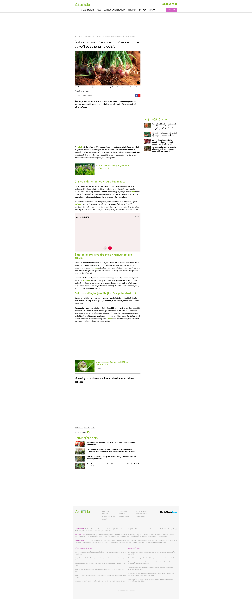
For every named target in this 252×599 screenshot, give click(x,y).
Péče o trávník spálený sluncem (94, 540)
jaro (92, 427)
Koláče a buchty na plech (154, 529)
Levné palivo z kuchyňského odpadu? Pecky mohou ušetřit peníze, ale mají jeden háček (162, 142)
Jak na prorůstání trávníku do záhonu (137, 540)
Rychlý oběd (152, 535)
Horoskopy (97, 531)
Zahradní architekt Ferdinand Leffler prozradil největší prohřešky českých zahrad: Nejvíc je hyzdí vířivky (151, 553)
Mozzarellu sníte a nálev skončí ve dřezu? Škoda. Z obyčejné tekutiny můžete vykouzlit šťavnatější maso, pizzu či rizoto (151, 580)
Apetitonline (123, 511)
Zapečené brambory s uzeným (138, 536)
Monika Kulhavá (87, 95)
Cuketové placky (162, 536)
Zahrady (142, 10)
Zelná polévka (82, 536)
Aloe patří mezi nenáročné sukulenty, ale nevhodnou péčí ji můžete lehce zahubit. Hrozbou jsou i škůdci (100, 559)
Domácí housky (102, 536)
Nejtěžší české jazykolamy (169, 529)
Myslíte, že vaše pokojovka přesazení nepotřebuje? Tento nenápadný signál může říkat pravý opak (99, 570)
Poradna (132, 10)
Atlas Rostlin (87, 10)
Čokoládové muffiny (102, 535)
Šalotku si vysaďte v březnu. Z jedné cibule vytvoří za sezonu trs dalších (116, 36)
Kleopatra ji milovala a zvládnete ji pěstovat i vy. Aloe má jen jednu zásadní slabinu (164, 135)
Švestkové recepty (91, 535)
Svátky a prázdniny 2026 (114, 542)
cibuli (80, 147)
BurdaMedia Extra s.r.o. (128, 591)
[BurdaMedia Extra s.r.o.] (165, 512)
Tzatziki (146, 535)
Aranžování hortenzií (88, 542)
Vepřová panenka (92, 536)
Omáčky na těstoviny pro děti (122, 529)
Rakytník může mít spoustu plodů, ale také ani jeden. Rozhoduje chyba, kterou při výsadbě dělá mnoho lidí (164, 127)
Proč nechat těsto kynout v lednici (94, 529)
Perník (140, 535)
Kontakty (105, 514)
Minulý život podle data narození (83, 531)
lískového (86, 280)
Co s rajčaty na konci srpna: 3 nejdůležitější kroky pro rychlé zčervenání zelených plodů (151, 558)
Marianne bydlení (124, 516)
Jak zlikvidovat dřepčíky (159, 542)
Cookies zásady (140, 516)
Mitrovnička (149, 542)
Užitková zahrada (89, 36)
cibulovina (79, 427)
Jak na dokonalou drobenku (138, 529)
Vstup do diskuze (80, 432)
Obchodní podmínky (141, 511)
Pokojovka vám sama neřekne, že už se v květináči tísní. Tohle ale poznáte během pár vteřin (164, 149)
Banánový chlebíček (162, 535)
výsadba (87, 427)
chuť (133, 191)
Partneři (104, 519)
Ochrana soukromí (141, 514)
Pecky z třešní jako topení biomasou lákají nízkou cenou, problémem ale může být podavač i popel (100, 564)
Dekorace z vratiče (153, 540)
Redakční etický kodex (108, 516)
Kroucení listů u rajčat (138, 542)
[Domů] (82, 511)
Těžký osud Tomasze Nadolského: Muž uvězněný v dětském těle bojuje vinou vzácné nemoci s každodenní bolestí (150, 568)
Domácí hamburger (114, 535)
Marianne (122, 514)
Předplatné (105, 511)
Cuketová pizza (109, 529)
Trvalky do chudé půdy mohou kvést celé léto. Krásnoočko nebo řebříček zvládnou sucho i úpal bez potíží (100, 576)
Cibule (109, 318)
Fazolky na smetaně (113, 536)
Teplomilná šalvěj (127, 542)
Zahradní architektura (114, 10)
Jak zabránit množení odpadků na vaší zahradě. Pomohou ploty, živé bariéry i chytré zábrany (100, 581)
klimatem (94, 268)
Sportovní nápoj (152, 536)
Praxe (99, 10)
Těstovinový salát (124, 536)
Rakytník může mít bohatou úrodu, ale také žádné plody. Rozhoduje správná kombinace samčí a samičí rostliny (100, 553)
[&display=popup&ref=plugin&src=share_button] (136, 95)
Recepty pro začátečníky (127, 535)
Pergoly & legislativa (109, 540)
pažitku (78, 204)
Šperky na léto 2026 (106, 531)
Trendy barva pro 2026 (101, 542)
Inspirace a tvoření (121, 540)
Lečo (136, 535)
